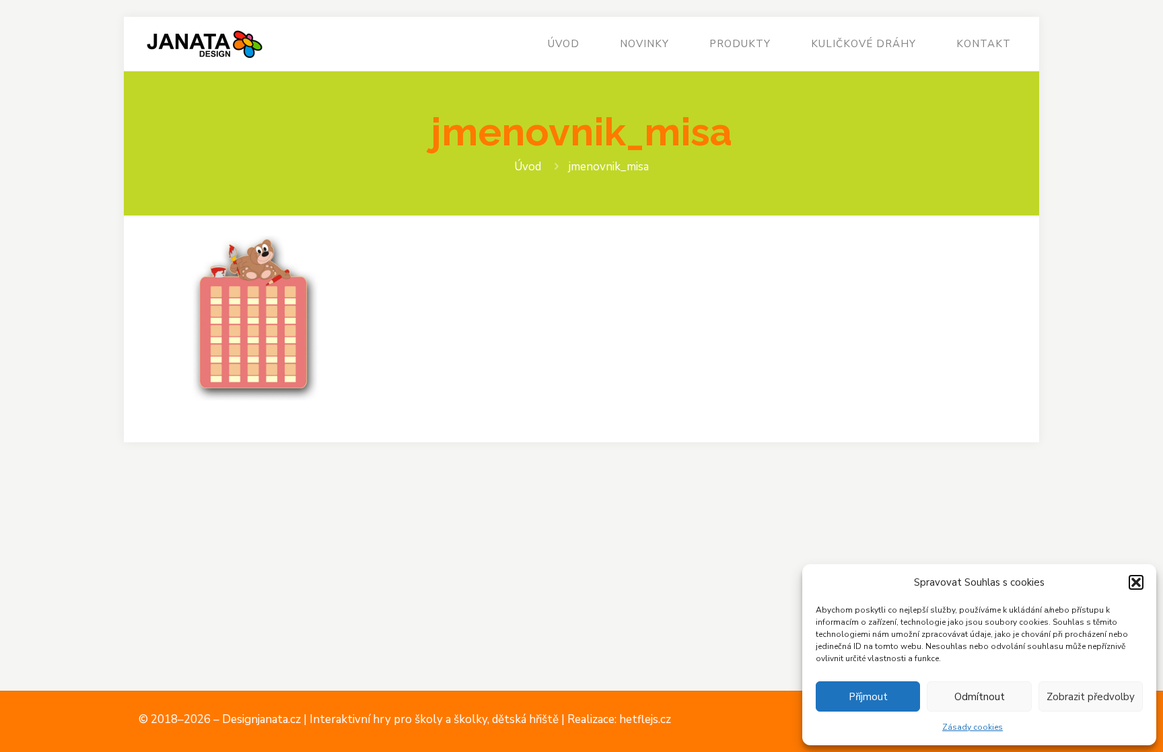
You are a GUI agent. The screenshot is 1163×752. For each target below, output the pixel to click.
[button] (1136, 582)
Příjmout (868, 697)
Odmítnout (979, 697)
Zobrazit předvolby (1091, 697)
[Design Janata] (204, 44)
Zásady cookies (972, 727)
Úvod (527, 166)
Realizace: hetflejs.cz (619, 719)
